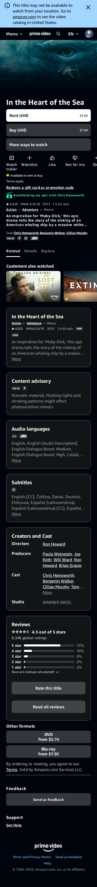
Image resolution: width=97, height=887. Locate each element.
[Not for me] (74, 157)
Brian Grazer (70, 565)
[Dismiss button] (88, 7)
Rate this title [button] (48, 688)
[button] (35, 672)
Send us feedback (68, 857)
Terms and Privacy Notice (32, 857)
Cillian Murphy (76, 233)
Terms (11, 769)
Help (47, 863)
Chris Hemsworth (26, 233)
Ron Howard (54, 544)
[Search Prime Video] (58, 33)
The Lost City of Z (33, 286)
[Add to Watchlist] (29, 157)
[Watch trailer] (11, 157)
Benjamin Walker (52, 233)
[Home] (40, 34)
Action (11, 209)
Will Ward (63, 559)
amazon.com (24, 16)
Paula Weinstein (57, 553)
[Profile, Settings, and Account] (89, 33)
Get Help (14, 825)
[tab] (13, 250)
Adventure (30, 209)
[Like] (52, 157)
